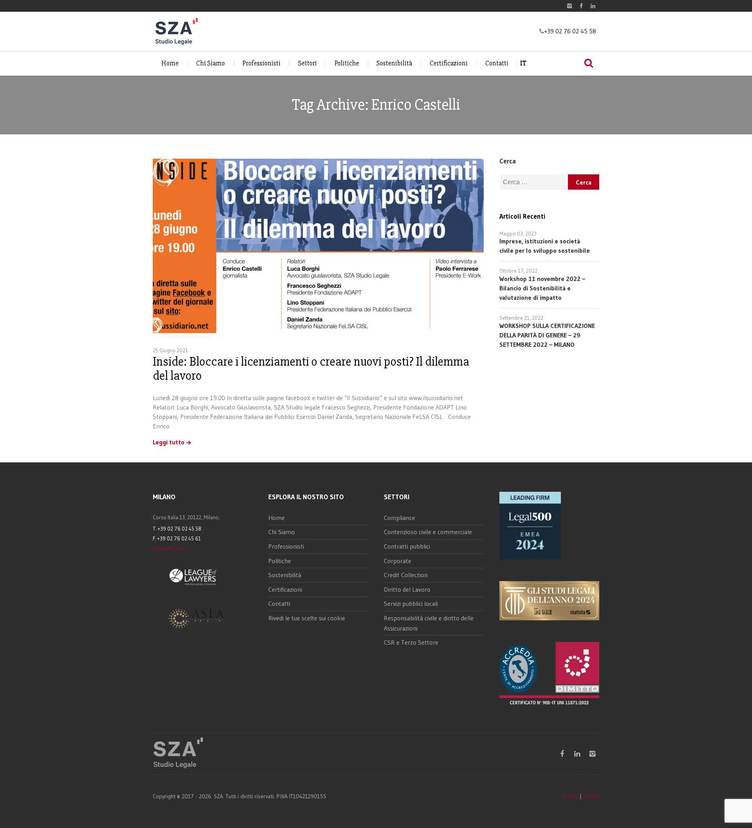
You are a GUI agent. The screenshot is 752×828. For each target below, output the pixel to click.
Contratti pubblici (407, 546)
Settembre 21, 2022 (521, 318)
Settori (307, 63)
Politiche (346, 63)
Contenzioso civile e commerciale (428, 532)
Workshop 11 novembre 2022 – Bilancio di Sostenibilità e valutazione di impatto (542, 288)
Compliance (399, 518)
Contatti (496, 63)
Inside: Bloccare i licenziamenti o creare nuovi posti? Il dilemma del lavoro (311, 368)
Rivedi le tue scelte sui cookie (306, 618)
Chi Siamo (210, 63)
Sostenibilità (394, 63)
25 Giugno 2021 (170, 350)
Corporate (397, 561)
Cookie (591, 796)
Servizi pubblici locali (411, 603)
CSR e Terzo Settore (411, 642)
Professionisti (261, 63)
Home (170, 63)
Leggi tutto (168, 442)
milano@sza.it (168, 548)
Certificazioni (449, 63)
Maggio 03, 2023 (518, 233)
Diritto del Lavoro (407, 589)
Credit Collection (406, 575)
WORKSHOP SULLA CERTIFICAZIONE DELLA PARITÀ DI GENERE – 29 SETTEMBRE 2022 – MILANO (547, 335)
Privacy (570, 796)
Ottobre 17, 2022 (518, 271)
